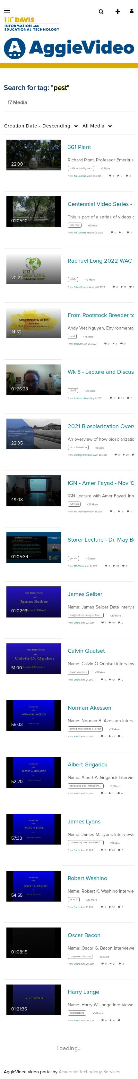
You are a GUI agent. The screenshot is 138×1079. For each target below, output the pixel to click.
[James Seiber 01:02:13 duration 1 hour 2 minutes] (33, 602)
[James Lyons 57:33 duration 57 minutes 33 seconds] (33, 829)
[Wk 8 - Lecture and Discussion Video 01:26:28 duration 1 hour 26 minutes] (33, 379)
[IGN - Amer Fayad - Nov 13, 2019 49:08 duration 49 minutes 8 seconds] (33, 490)
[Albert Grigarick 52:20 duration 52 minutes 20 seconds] (33, 772)
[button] (9, 10)
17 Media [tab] (17, 102)
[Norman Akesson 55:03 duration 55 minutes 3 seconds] (33, 715)
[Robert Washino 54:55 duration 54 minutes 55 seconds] (33, 886)
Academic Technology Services (89, 1072)
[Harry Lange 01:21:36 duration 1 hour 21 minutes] (33, 999)
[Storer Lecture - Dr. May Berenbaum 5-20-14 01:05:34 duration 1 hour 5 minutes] (33, 547)
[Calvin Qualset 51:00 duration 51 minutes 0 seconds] (33, 658)
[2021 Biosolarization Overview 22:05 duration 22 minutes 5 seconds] (33, 433)
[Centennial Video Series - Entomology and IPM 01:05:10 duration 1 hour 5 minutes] (33, 211)
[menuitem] (101, 12)
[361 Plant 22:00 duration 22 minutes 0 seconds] (33, 154)
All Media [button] (93, 126)
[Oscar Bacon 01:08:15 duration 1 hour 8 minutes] (33, 943)
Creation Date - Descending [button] (37, 126)
